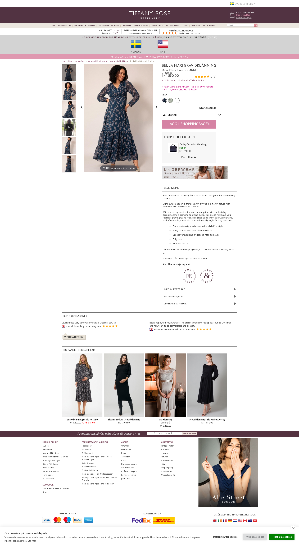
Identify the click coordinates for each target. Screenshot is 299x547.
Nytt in (46, 445)
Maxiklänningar (89, 466)
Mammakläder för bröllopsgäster (97, 473)
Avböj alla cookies (255, 537)
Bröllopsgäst (87, 453)
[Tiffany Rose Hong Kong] (254, 520)
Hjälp (163, 464)
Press (123, 460)
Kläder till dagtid (50, 464)
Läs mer (32, 541)
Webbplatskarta (168, 475)
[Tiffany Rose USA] (239, 520)
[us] (162, 49)
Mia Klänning (165, 419)
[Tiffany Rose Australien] (249, 520)
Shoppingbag (167, 467)
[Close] (212, 37)
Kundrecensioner (129, 464)
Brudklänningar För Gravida (55, 456)
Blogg (123, 453)
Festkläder (87, 445)
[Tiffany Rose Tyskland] (229, 520)
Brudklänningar (61, 25)
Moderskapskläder (109, 25)
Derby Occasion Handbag (193, 144)
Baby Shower (88, 463)
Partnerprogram (129, 475)
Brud (45, 492)
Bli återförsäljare (129, 471)
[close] (293, 528)
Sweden (136, 52)
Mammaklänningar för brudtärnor (98, 483)
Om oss (125, 445)
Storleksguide (207, 108)
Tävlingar (125, 456)
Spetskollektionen (90, 470)
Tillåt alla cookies (282, 537)
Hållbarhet (126, 449)
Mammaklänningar (84, 25)
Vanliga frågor (167, 445)
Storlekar (165, 449)
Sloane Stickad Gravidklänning (124, 419)
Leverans (165, 453)
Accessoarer (173, 25)
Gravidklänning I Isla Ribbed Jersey (207, 419)
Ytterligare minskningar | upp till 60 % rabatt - (149, 56)
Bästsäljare (47, 449)
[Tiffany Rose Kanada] (244, 520)
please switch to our (185, 37)
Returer (164, 456)
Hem (64, 61)
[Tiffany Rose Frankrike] (224, 520)
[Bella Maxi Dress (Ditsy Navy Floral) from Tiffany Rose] (69, 72)
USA (162, 52)
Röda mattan (48, 467)
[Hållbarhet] (115, 32)
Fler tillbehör (189, 157)
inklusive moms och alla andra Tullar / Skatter (183, 80)
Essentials (157, 25)
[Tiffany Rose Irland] (219, 520)
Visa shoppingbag (244, 17)
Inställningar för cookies (225, 537)
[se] (136, 49)
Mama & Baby (141, 25)
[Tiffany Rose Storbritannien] (214, 520)
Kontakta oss (167, 460)
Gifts (185, 25)
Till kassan (209, 25)
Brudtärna (86, 449)
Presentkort (166, 471)
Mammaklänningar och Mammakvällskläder (108, 61)
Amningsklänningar (51, 460)
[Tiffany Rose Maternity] (134, 21)
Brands (196, 25)
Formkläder (48, 475)
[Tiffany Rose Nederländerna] (234, 520)
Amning (127, 25)
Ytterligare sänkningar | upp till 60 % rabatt (188, 86)
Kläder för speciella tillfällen (56, 488)
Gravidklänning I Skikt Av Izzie (82, 419)
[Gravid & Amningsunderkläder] (195, 180)
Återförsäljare (127, 467)
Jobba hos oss (127, 478)
